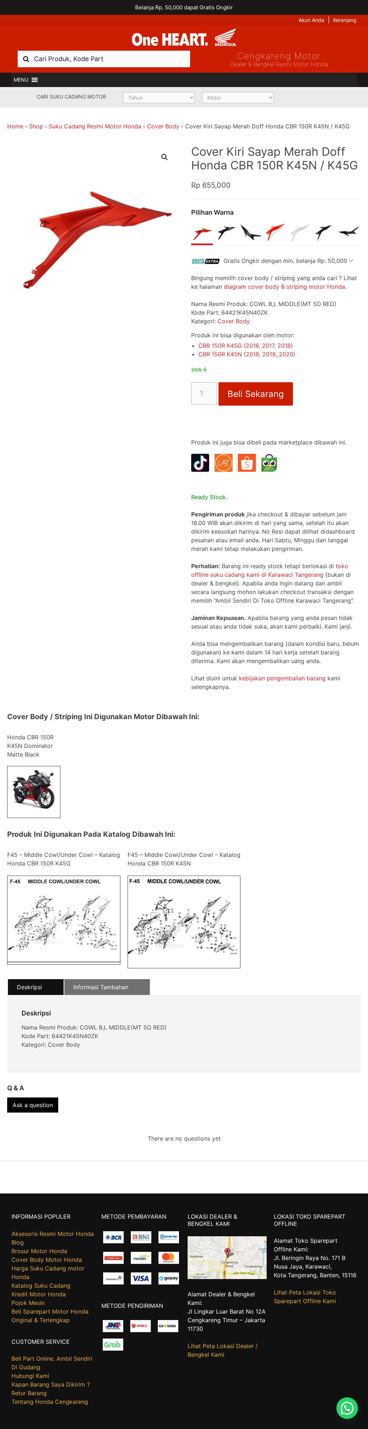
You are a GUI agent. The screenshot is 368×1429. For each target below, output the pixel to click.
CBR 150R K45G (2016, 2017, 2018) (245, 345)
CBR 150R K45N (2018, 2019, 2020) (246, 354)
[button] (21, 80)
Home (15, 126)
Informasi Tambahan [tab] (100, 987)
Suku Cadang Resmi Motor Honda (95, 126)
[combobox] (104, 59)
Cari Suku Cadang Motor (71, 96)
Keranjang (344, 20)
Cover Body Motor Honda (47, 1259)
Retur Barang (29, 1393)
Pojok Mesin (28, 1302)
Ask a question (33, 1105)
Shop (36, 126)
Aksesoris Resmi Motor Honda (53, 1233)
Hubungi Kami (30, 1375)
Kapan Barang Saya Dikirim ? (51, 1384)
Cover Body (163, 126)
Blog (18, 1242)
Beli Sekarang (255, 394)
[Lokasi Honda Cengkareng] (227, 1276)
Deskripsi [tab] (29, 987)
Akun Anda (311, 20)
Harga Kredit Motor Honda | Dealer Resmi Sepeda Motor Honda (184, 37)
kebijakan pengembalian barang (282, 678)
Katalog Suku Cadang (41, 1285)
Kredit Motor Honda (39, 1294)
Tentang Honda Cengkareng (50, 1401)
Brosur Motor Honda (39, 1251)
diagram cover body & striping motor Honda (284, 286)
